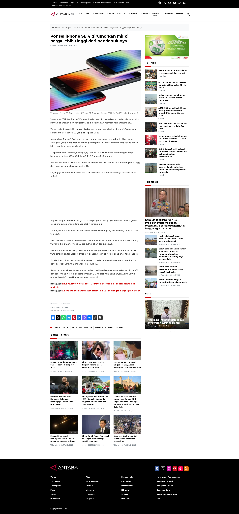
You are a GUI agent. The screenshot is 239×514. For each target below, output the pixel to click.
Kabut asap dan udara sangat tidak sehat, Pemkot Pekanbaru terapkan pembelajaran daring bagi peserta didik (172, 254)
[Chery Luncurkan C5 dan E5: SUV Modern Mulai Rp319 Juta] (64, 350)
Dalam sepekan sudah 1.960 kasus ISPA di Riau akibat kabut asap (171, 98)
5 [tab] (174, 331)
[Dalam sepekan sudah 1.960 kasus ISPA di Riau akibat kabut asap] (151, 99)
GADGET (120, 328)
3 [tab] (167, 331)
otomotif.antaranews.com (61, 5)
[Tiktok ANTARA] (180, 2)
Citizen (110, 13)
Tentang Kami (85, 3)
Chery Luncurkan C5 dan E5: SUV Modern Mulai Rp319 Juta (63, 365)
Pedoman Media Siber (167, 494)
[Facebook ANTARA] (159, 2)
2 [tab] (163, 331)
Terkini (54, 3)
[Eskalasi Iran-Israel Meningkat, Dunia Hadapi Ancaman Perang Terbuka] (64, 424)
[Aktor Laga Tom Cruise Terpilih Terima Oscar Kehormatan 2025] (96, 350)
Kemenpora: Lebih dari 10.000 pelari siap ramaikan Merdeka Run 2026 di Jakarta (172, 139)
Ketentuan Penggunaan (168, 477)
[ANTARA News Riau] (64, 14)
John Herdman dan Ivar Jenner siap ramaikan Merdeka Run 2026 (172, 126)
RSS (159, 499)
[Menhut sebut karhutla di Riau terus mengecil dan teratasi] (151, 74)
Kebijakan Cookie (165, 486)
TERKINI (150, 62)
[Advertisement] (95, 198)
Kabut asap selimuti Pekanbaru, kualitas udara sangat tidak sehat (170, 269)
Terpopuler (63, 3)
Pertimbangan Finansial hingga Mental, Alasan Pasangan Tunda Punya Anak (127, 365)
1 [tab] (159, 331)
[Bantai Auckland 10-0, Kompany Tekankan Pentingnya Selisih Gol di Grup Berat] (64, 384)
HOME (81, 13)
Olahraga (133, 13)
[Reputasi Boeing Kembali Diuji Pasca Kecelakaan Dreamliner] (127, 424)
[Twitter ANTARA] (164, 2)
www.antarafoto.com (121, 3)
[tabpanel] (167, 314)
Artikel (124, 494)
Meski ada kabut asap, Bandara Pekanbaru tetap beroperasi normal (170, 238)
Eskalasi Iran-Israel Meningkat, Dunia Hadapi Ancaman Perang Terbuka (62, 438)
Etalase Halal (155, 14)
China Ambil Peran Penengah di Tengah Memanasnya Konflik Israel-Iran (96, 438)
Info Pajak (168, 13)
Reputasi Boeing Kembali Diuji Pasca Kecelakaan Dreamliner (125, 438)
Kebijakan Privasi (165, 481)
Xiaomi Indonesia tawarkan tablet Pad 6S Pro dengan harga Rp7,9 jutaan (101, 291)
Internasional (99, 13)
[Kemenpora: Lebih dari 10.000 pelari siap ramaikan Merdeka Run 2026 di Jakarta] (151, 140)
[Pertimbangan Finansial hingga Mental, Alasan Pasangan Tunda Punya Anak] (127, 350)
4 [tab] (170, 331)
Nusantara (55, 499)
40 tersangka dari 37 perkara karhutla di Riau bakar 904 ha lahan (172, 85)
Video (53, 494)
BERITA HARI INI (62, 328)
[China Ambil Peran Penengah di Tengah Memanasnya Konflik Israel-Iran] (96, 424)
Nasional (125, 499)
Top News (74, 3)
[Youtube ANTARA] (174, 2)
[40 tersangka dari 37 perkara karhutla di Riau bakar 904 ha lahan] (151, 86)
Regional (145, 13)
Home (57, 27)
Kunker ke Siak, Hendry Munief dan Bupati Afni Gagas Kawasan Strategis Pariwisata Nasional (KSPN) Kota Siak (126, 401)
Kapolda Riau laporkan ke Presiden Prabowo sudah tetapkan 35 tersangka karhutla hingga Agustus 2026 (165, 224)
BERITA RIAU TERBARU (82, 328)
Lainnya (179, 13)
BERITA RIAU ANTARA (104, 328)
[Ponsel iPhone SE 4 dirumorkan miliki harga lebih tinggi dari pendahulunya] (167, 202)
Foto (148, 293)
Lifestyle (121, 13)
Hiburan (125, 490)
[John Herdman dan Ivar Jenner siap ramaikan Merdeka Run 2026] (151, 127)
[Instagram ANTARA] (169, 2)
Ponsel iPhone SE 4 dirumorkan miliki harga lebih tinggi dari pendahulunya (108, 27)
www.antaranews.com (102, 3)
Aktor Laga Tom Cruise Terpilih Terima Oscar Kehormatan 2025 (93, 365)
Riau (87, 13)
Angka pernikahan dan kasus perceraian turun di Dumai (166, 321)
